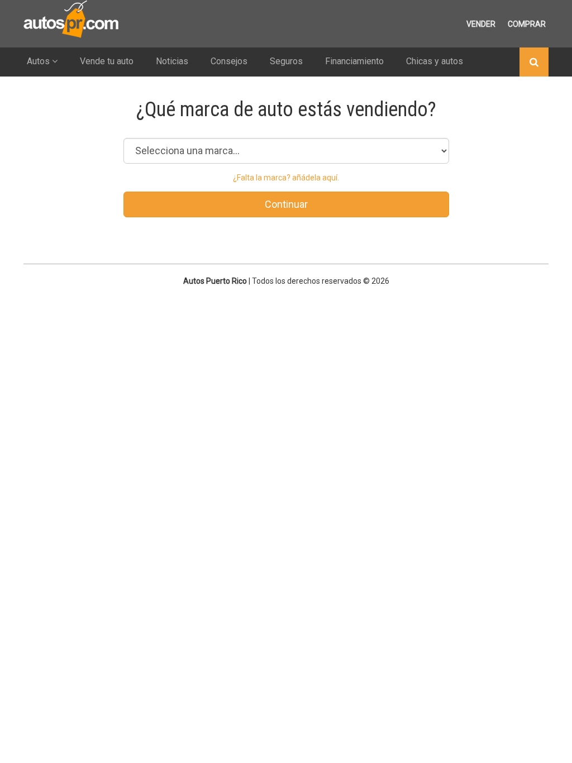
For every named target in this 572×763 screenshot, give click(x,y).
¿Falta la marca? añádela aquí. (286, 177)
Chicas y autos (434, 61)
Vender (480, 24)
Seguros (286, 61)
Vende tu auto (107, 61)
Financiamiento (354, 61)
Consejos (229, 61)
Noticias (172, 61)
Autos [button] (39, 61)
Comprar (527, 24)
